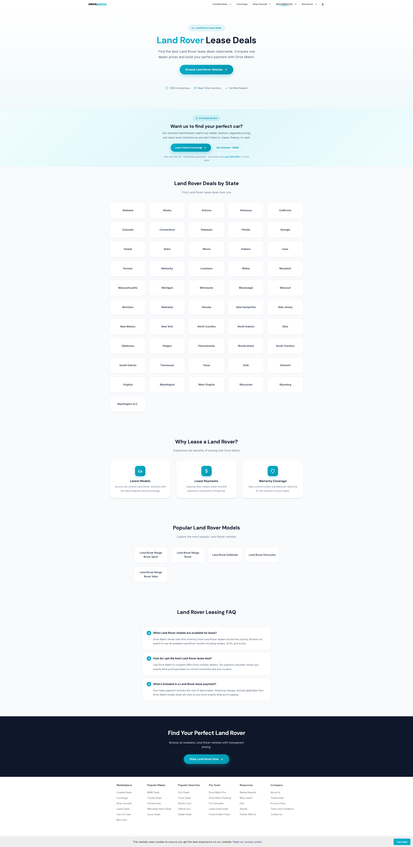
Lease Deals (123, 808)
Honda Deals (154, 803)
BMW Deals (153, 792)
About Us (275, 792)
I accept (402, 841)
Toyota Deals (154, 797)
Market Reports (248, 792)
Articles (243, 808)
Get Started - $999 (227, 147)
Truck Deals (184, 797)
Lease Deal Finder (218, 808)
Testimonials (277, 797)
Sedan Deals (185, 814)
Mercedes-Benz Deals (159, 808)
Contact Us (276, 814)
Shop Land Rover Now (204, 759)
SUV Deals (183, 792)
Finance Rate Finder (219, 814)
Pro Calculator (216, 803)
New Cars (121, 819)
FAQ (242, 803)
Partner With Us (248, 814)
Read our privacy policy (247, 841)
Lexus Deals (153, 814)
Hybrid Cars (184, 808)
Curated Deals (124, 792)
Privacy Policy (278, 803)
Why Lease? (246, 797)
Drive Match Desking (220, 797)
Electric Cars (184, 803)
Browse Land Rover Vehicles (204, 69)
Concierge (242, 4)
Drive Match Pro (217, 792)
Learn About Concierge (188, 147)
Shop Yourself (123, 803)
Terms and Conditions (282, 808)
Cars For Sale (123, 814)
